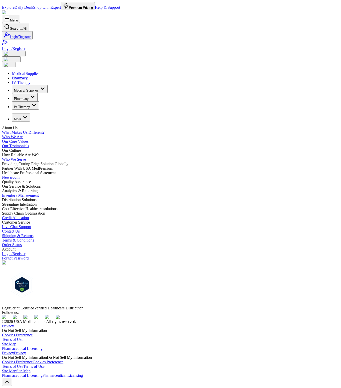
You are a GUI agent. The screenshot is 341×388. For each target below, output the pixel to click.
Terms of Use (12, 339)
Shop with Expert (47, 7)
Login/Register (20, 37)
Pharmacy (20, 78)
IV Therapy (21, 82)
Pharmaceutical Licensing (22, 348)
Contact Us (11, 231)
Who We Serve (14, 159)
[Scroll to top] (7, 382)
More (17, 119)
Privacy (8, 326)
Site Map (9, 344)
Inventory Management (20, 195)
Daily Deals (23, 7)
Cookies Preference (17, 335)
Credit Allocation (15, 218)
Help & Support (107, 7)
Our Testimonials (15, 146)
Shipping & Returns (17, 236)
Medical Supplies (25, 73)
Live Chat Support (16, 227)
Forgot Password (15, 258)
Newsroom (10, 177)
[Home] (12, 12)
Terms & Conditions (18, 240)
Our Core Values (15, 141)
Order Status (12, 245)
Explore (8, 7)
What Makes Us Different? (23, 132)
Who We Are (12, 137)
